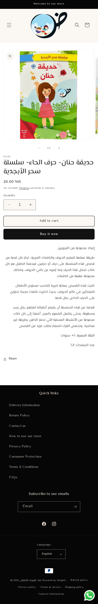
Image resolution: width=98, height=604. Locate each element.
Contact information (51, 594)
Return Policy (19, 415)
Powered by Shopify (54, 580)
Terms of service (50, 587)
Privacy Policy (20, 446)
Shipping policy (74, 587)
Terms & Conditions (24, 467)
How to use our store (25, 436)
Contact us (17, 426)
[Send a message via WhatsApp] (89, 595)
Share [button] (13, 358)
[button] (9, 25)
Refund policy (79, 580)
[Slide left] (39, 148)
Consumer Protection (25, 456)
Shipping (24, 188)
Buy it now (49, 234)
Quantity (9, 196)
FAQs (13, 477)
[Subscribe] (75, 506)
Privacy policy (27, 587)
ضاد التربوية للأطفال (30, 580)
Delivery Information (24, 405)
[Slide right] (59, 148)
